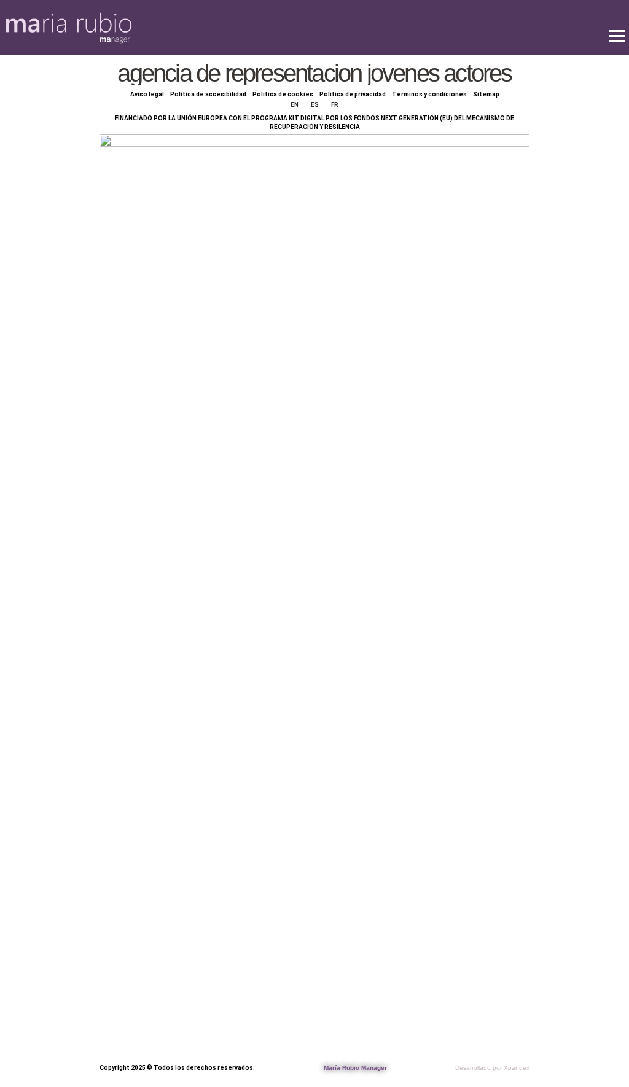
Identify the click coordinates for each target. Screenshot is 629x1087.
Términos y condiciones (429, 94)
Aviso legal (147, 94)
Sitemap (486, 94)
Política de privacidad (352, 94)
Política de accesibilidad (208, 94)
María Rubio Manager (355, 1067)
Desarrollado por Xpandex (492, 1067)
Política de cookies (282, 94)
